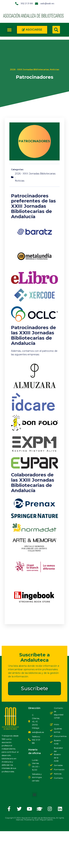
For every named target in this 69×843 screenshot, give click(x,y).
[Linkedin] (60, 809)
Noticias (54, 69)
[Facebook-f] (9, 809)
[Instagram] (50, 809)
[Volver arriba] (6, 837)
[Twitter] (19, 809)
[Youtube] (29, 809)
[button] (9, 29)
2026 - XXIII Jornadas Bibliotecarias (29, 69)
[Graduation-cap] (39, 809)
